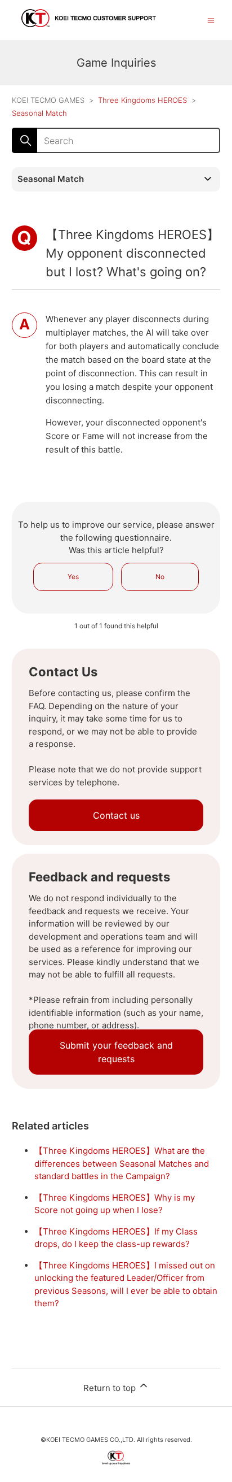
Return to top (110, 1388)
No (159, 576)
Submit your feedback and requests (116, 1052)
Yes (73, 576)
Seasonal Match (39, 113)
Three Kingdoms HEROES (142, 100)
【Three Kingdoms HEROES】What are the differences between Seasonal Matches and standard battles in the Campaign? (121, 1163)
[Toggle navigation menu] (211, 19)
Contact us (116, 815)
